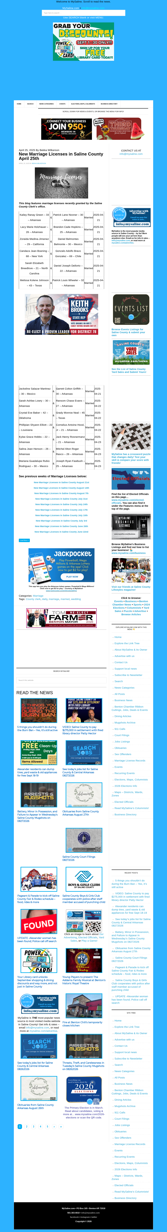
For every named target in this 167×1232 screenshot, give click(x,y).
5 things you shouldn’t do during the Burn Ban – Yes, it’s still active (37, 729)
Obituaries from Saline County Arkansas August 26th (35, 1106)
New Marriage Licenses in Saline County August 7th (61, 493)
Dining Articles (123, 716)
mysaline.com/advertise (43, 1030)
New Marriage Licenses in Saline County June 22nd (61, 532)
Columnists (134, 607)
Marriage (38, 595)
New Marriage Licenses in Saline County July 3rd (61, 521)
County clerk (33, 599)
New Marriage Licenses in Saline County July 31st (61, 499)
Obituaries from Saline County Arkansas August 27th (80, 813)
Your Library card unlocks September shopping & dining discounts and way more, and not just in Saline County (37, 982)
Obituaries (121, 748)
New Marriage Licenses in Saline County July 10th (61, 515)
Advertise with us (124, 656)
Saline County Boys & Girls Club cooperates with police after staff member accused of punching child (83, 899)
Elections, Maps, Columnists (131, 779)
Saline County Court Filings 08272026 (78, 858)
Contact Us (121, 662)
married (65, 599)
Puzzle (128, 611)
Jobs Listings (122, 741)
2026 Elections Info (126, 785)
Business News (124, 700)
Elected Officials (87, 937)
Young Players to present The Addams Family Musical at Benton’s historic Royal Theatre (84, 980)
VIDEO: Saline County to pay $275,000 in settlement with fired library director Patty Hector (82, 730)
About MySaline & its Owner (131, 649)
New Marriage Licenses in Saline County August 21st (61, 482)
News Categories (124, 687)
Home (118, 637)
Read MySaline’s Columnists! (132, 808)
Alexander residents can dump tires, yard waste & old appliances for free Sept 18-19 (37, 772)
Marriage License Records (130, 760)
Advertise (140, 611)
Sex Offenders (123, 754)
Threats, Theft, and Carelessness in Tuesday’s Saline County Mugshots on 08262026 (83, 1066)
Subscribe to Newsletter (128, 675)
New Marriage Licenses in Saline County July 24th (61, 504)
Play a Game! (89, 940)
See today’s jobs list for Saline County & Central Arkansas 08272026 (80, 772)
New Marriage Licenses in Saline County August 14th (61, 488)
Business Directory (126, 814)
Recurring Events (125, 773)
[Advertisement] (83, 80)
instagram (85, 1217)
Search (119, 681)
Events (118, 601)
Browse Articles (131, 614)
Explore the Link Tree (127, 643)
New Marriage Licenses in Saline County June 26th (61, 526)
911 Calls (120, 729)
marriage (54, 599)
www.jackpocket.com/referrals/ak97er (61, 591)
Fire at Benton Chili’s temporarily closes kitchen (82, 1024)
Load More (24, 540)
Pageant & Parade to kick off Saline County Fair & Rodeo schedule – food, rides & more (38, 899)
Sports (138, 604)
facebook (74, 1217)
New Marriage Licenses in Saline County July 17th (61, 510)
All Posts (120, 694)
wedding (76, 599)
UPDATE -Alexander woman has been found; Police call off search (37, 940)
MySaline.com (70, 8)
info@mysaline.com (93, 8)
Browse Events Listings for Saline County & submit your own (128, 332)
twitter (94, 1217)
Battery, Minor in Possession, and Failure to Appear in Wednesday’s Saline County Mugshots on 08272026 (37, 816)
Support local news (126, 668)
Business (131, 601)
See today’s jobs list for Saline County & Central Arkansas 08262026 (35, 1066)
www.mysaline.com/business (129, 553)
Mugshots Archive (125, 722)
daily (44, 599)
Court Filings (122, 735)
